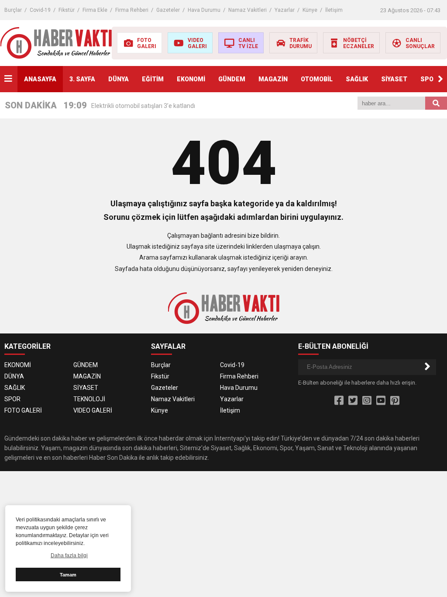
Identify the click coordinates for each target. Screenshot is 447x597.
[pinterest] (394, 401)
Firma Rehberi (131, 10)
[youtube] (380, 401)
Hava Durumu (204, 10)
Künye (310, 10)
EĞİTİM (153, 79)
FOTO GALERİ (23, 410)
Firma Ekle (95, 10)
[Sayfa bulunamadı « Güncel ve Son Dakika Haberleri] (56, 42)
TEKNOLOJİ (89, 399)
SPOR (428, 79)
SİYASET (394, 79)
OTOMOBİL (317, 79)
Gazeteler (168, 10)
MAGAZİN (273, 79)
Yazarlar (285, 10)
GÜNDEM (231, 79)
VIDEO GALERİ (92, 410)
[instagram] (366, 401)
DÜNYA (118, 79)
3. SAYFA (82, 79)
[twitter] (353, 401)
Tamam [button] (68, 574)
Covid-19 (40, 10)
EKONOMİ (191, 79)
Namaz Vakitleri (247, 10)
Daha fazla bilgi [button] (69, 555)
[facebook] (339, 401)
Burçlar (13, 10)
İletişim (334, 10)
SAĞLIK (357, 79)
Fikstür (66, 10)
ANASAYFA (40, 79)
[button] (440, 79)
